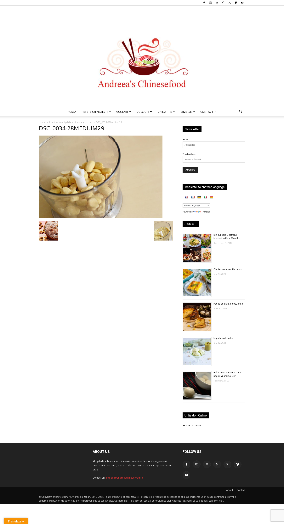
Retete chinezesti (95, 112)
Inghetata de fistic (223, 338)
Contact (241, 490)
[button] (240, 112)
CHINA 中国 (165, 112)
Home (42, 122)
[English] (186, 197)
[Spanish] (211, 197)
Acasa (72, 112)
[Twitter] (229, 2)
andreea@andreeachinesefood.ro (124, 477)
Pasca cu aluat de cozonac (228, 303)
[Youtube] (242, 2)
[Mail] (217, 2)
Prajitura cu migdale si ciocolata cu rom (70, 122)
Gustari (122, 112)
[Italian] (205, 197)
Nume (185, 139)
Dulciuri (142, 112)
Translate (206, 212)
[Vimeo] (236, 2)
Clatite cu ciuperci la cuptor (228, 269)
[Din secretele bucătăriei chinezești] (142, 56)
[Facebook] (204, 2)
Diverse (186, 112)
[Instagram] (210, 2)
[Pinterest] (223, 2)
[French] (193, 197)
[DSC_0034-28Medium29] (100, 217)
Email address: (189, 153)
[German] (199, 197)
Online (192, 425)
